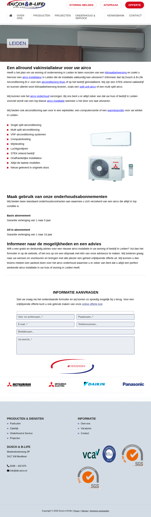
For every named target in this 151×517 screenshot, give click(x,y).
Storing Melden (81, 5)
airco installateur (32, 77)
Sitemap (84, 511)
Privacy (77, 511)
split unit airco (88, 86)
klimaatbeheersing (116, 72)
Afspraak (111, 5)
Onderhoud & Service (21, 433)
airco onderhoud (39, 96)
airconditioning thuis (53, 82)
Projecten (15, 438)
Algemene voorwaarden (99, 511)
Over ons (85, 423)
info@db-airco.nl (18, 470)
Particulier (15, 423)
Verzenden (77, 366)
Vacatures (86, 428)
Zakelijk (14, 428)
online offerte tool (92, 304)
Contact (85, 433)
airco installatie (56, 100)
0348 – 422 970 (17, 466)
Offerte (134, 5)
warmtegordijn (115, 110)
